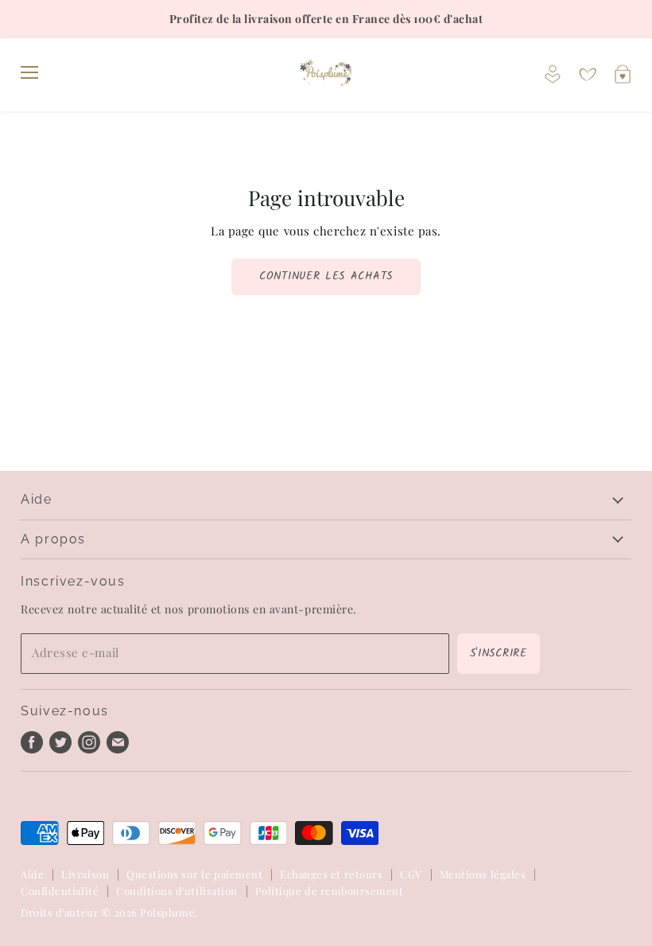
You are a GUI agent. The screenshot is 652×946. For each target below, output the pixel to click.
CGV (411, 874)
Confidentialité (60, 890)
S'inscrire (498, 653)
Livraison (85, 874)
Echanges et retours (331, 874)
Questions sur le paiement (194, 874)
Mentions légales (483, 874)
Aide (32, 874)
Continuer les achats (326, 276)
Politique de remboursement (329, 890)
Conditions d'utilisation (177, 890)
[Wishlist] (587, 74)
